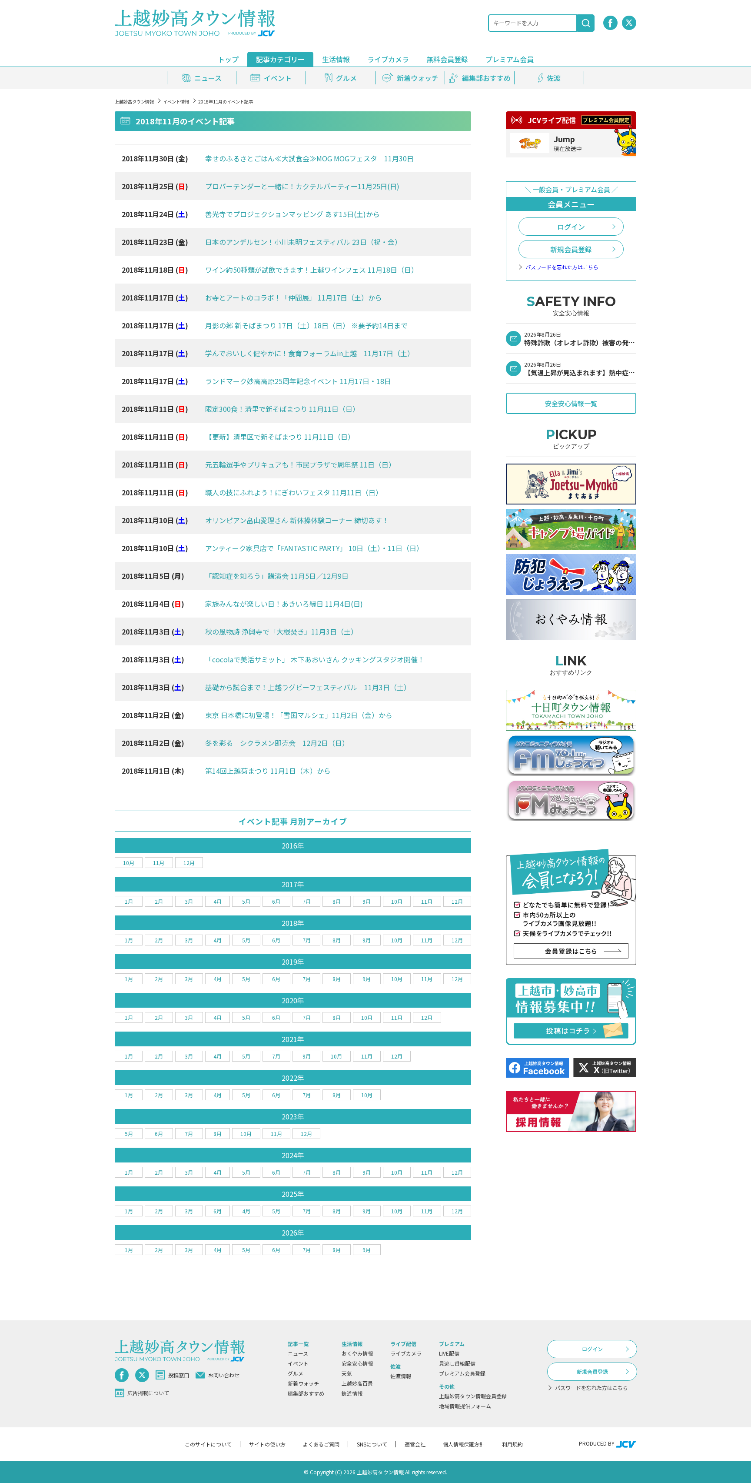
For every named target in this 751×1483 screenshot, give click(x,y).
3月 (189, 901)
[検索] (586, 23)
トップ (228, 59)
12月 (189, 862)
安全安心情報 (357, 1363)
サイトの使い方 (267, 1444)
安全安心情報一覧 (571, 403)
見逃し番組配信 (457, 1363)
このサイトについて (208, 1444)
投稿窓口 (178, 1375)
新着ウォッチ (303, 1383)
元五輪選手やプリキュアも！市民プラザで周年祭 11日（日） (300, 464)
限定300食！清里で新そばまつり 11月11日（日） (282, 409)
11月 (158, 862)
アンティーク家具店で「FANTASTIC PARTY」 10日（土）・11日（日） (314, 548)
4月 (217, 901)
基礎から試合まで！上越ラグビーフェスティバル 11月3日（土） (308, 687)
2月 (159, 901)
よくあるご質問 (321, 1444)
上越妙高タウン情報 (134, 101)
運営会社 (415, 1444)
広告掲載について (148, 1392)
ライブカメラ (388, 59)
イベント (298, 1363)
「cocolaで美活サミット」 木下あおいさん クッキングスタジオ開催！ (315, 659)
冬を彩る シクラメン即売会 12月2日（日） (277, 743)
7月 (306, 901)
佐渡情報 (400, 1375)
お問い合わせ (223, 1375)
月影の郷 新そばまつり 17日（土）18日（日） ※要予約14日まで (306, 325)
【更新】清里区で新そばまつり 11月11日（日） (280, 436)
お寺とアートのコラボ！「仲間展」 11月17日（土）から (293, 297)
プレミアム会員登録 (462, 1373)
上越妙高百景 (357, 1383)
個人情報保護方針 (464, 1444)
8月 (336, 901)
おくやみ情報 (357, 1353)
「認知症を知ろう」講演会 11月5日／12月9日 (277, 576)
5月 (246, 901)
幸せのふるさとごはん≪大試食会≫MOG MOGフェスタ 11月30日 (309, 158)
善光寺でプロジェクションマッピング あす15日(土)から (292, 214)
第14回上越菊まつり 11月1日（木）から (268, 770)
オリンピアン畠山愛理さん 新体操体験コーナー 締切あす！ (297, 520)
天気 (347, 1373)
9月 (366, 901)
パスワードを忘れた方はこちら (561, 267)
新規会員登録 (571, 249)
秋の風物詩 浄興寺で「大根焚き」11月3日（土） (281, 631)
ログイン (571, 226)
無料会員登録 (447, 59)
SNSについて (372, 1444)
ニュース (298, 1353)
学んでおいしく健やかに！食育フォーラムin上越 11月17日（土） (309, 353)
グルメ (295, 1373)
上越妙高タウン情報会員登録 (473, 1395)
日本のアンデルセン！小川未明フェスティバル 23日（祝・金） (303, 242)
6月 (276, 901)
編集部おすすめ (306, 1393)
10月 (128, 862)
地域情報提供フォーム (465, 1406)
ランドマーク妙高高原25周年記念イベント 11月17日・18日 (298, 381)
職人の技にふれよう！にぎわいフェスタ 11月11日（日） (293, 492)
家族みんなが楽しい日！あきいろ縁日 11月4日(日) (284, 603)
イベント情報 (176, 101)
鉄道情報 (352, 1393)
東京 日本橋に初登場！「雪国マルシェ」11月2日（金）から (298, 715)
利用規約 (512, 1444)
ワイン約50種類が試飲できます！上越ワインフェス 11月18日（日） (311, 269)
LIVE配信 (449, 1353)
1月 (129, 901)
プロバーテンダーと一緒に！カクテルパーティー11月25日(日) (302, 186)
